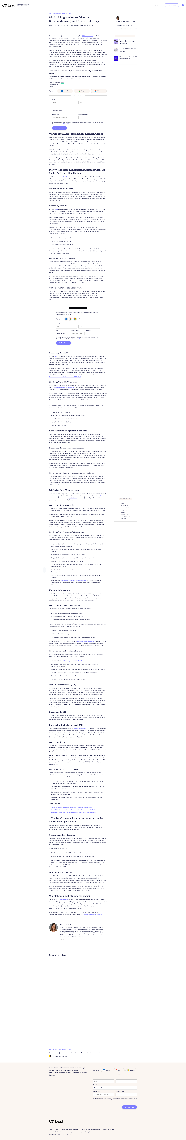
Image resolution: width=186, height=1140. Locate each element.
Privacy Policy (66, 123)
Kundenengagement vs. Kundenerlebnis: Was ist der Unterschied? (71, 807)
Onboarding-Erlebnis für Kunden (73, 661)
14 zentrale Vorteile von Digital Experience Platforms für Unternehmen (73, 812)
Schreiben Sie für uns (154, 1)
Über (148, 1)
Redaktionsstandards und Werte (69, 1129)
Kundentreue (73, 498)
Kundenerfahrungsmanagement (60, 13)
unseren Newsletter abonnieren (93, 914)
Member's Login (169, 1)
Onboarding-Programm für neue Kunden (73, 580)
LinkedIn (66, 91)
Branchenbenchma (55, 377)
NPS (56, 209)
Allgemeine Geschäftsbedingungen (90, 1129)
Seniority (54, 107)
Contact (162, 1)
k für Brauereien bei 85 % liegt (71, 377)
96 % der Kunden (87, 36)
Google (83, 91)
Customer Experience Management (63, 387)
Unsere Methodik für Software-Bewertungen (61, 1132)
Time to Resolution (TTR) (81, 728)
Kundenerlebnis (63, 899)
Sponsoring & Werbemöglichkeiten (84, 1132)
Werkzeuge (156, 5)
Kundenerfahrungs (69, 177)
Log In (62, 82)
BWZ (59, 1134)
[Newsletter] (44, 569)
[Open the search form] (182, 5)
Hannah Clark (65, 924)
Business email (56, 114)
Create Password (83, 114)
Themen (149, 5)
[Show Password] (103, 117)
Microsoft (100, 91)
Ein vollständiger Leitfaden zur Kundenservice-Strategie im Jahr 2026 (73, 810)
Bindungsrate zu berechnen (85, 641)
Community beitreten (172, 5)
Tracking (102, 496)
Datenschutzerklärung (108, 1129)
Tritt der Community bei (131, 28)
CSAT (57, 356)
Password (89, 330)
